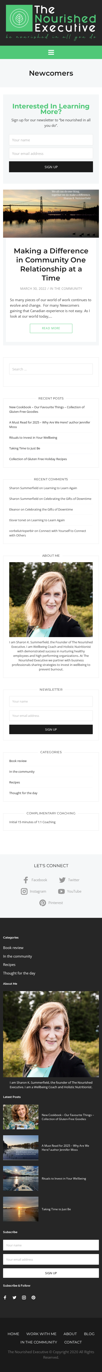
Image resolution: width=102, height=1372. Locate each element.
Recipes (14, 782)
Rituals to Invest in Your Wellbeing (33, 437)
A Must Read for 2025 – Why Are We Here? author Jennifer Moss (65, 1148)
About (70, 1334)
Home (13, 1334)
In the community (66, 288)
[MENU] (51, 52)
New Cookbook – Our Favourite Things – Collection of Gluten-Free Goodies (68, 1117)
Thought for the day (23, 793)
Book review (18, 761)
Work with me (41, 1334)
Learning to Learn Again (60, 488)
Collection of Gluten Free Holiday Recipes (38, 459)
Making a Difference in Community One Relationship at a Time (51, 264)
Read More (51, 328)
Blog (89, 1334)
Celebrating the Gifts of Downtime (67, 499)
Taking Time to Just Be (24, 448)
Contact (73, 1342)
